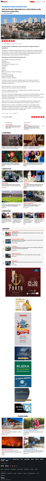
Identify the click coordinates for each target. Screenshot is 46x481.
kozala (3, 113)
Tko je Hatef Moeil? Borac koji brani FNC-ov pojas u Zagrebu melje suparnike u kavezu (7, 220)
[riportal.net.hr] (3, 478)
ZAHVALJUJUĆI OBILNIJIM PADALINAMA (30, 430)
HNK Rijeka (4, 207)
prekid (7, 113)
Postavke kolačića (6, 469)
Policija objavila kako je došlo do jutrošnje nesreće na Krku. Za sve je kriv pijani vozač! (11, 185)
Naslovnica (3, 459)
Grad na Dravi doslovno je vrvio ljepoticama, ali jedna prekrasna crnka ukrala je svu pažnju (17, 220)
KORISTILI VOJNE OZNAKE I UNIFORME (18, 239)
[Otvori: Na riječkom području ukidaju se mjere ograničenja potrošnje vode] (33, 423)
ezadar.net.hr (25, 473)
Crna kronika (4, 187)
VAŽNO (3, 203)
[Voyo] (6, 466)
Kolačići (2, 469)
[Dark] (40, 1)
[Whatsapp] (9, 41)
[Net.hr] (2, 466)
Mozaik (32, 459)
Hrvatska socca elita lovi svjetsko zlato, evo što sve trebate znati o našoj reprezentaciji (39, 220)
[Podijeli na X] (5, 41)
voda (10, 113)
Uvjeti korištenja (26, 469)
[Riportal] (4, 1)
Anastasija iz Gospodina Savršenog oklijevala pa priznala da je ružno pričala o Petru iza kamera (33, 164)
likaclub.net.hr (3, 475)
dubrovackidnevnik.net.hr (31, 473)
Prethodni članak (3, 126)
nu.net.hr (38, 473)
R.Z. (3, 13)
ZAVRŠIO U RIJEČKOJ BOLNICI (28, 203)
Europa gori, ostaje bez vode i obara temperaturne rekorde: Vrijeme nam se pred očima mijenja (11, 452)
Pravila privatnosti (13, 469)
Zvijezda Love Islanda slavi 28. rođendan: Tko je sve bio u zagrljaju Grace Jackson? (33, 147)
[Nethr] (16, 466)
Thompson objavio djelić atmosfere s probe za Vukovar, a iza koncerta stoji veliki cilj (12, 147)
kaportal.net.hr (20, 473)
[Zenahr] (11, 466)
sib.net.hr (15, 473)
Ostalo (3, 454)
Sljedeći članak (42, 126)
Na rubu (25, 188)
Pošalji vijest (32, 469)
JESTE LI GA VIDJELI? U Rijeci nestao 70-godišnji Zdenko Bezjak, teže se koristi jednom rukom (13, 127)
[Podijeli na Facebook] (2, 41)
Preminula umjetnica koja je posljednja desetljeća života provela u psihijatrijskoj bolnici (11, 164)
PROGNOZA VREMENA (15, 231)
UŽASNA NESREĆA (5, 183)
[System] (38, 1)
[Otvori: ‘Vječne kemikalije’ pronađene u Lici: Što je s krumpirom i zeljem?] (12, 423)
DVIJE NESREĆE (14, 246)
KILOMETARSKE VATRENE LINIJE (7, 449)
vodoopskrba (15, 113)
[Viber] (7, 41)
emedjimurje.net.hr (3, 473)
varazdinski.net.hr (9, 473)
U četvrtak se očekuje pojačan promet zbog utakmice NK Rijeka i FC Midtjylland (11, 205)
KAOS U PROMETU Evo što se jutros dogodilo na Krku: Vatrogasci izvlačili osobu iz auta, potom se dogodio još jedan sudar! (27, 248)
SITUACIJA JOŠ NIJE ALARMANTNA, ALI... (30, 449)
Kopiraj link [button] (14, 41)
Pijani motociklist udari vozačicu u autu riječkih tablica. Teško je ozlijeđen (32, 205)
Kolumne (2, 460)
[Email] (11, 41)
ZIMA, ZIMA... (26, 124)
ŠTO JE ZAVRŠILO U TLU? (6, 430)
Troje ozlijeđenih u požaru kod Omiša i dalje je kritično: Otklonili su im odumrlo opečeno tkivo (28, 221)
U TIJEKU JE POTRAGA (8, 124)
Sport (22, 459)
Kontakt (36, 469)
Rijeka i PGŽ (26, 434)
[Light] (36, 1)
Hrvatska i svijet (15, 235)
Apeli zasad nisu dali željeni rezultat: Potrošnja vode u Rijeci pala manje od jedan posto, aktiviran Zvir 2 (33, 451)
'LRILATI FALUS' (26, 183)
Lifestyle (37, 459)
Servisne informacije (20, 469)
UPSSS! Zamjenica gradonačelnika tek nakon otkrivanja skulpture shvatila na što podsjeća (33, 186)
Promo (7, 460)
